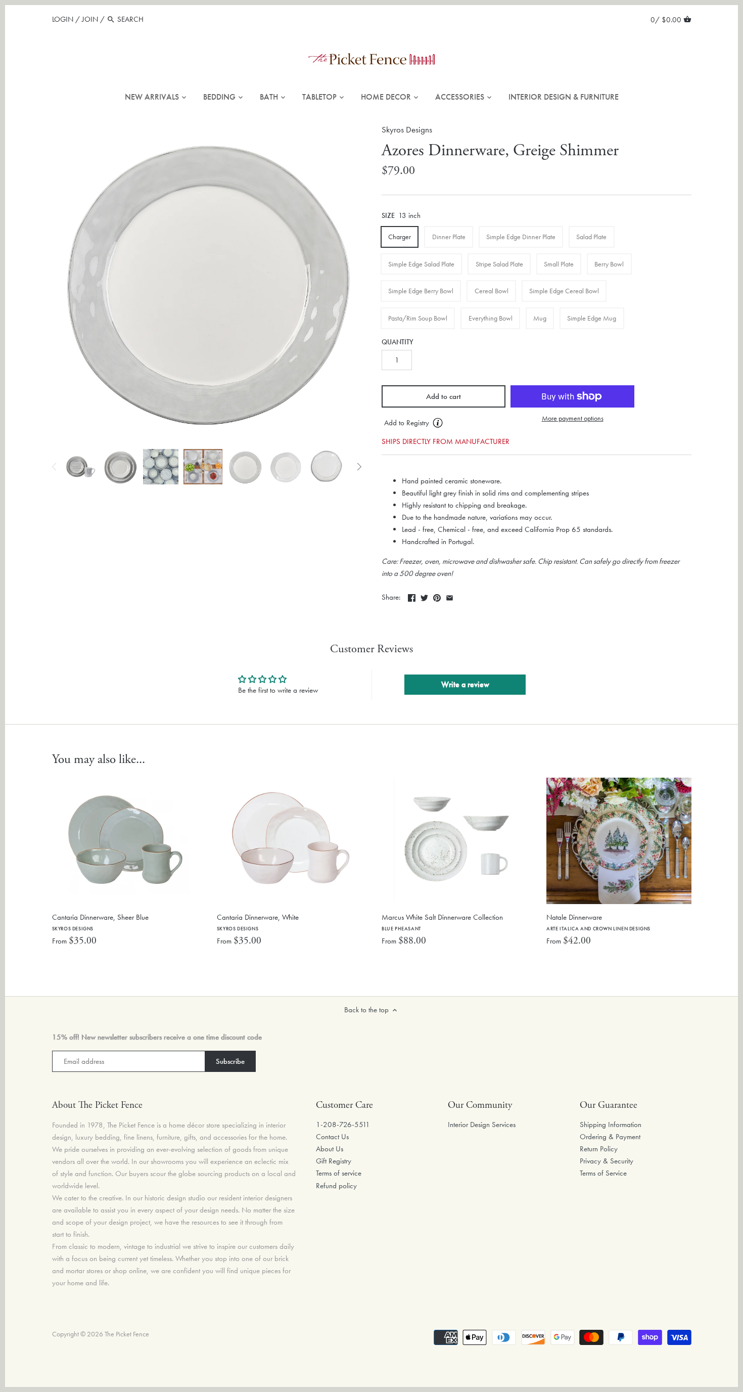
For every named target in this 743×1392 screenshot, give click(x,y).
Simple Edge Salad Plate (421, 263)
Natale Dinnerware (598, 922)
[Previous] (54, 466)
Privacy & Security (606, 1161)
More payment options (572, 418)
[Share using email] (449, 596)
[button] (443, 423)
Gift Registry (333, 1161)
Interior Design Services (482, 1124)
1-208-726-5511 (343, 1124)
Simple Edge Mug (591, 318)
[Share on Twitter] (424, 596)
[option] (80, 466)
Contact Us (332, 1137)
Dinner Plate (449, 236)
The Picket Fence (127, 1334)
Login (62, 19)
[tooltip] (438, 423)
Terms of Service (603, 1173)
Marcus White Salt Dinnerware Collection (442, 922)
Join (90, 19)
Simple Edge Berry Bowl (420, 290)
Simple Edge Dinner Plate (520, 236)
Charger (399, 236)
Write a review (465, 684)
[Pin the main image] (437, 596)
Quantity (397, 342)
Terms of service (338, 1173)
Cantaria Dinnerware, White (258, 922)
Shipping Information (610, 1124)
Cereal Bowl (491, 290)
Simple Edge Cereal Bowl (564, 290)
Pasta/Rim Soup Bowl (417, 318)
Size (388, 216)
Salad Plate (591, 236)
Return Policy (599, 1149)
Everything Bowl (491, 318)
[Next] (358, 466)
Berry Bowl (609, 263)
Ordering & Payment (610, 1137)
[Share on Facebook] (411, 596)
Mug (539, 318)
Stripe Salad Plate (499, 263)
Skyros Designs (407, 129)
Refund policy (336, 1186)
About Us (329, 1149)
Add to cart (443, 396)
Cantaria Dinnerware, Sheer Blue (100, 922)
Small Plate (559, 263)
